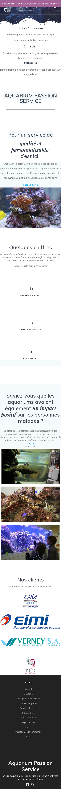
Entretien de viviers (28, 708)
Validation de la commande (28, 731)
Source (30, 443)
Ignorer (55, 3)
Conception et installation (28, 698)
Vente (28, 736)
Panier (28, 727)
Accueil (28, 689)
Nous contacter (28, 717)
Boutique (28, 693)
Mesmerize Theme (34, 779)
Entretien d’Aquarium (28, 703)
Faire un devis (30, 184)
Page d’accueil (28, 722)
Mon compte (28, 712)
